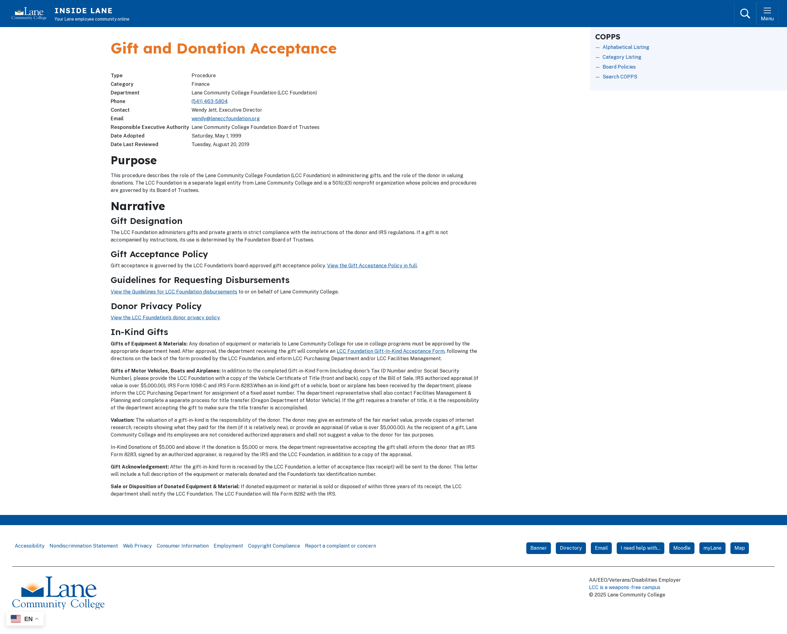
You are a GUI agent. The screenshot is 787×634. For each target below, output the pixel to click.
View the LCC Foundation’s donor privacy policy (165, 318)
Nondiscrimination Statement (83, 546)
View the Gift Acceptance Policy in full (372, 266)
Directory (571, 548)
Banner (538, 548)
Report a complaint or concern (340, 546)
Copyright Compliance (274, 546)
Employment (228, 546)
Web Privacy (137, 546)
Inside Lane (83, 10)
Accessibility (30, 546)
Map (739, 548)
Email (601, 548)
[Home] (31, 13)
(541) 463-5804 (210, 101)
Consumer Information (183, 546)
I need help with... (640, 548)
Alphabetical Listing (626, 47)
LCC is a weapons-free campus (624, 587)
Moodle (681, 548)
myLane (712, 548)
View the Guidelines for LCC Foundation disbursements (174, 292)
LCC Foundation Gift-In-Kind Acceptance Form (391, 351)
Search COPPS (620, 77)
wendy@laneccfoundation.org (226, 119)
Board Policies (619, 67)
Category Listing (622, 57)
